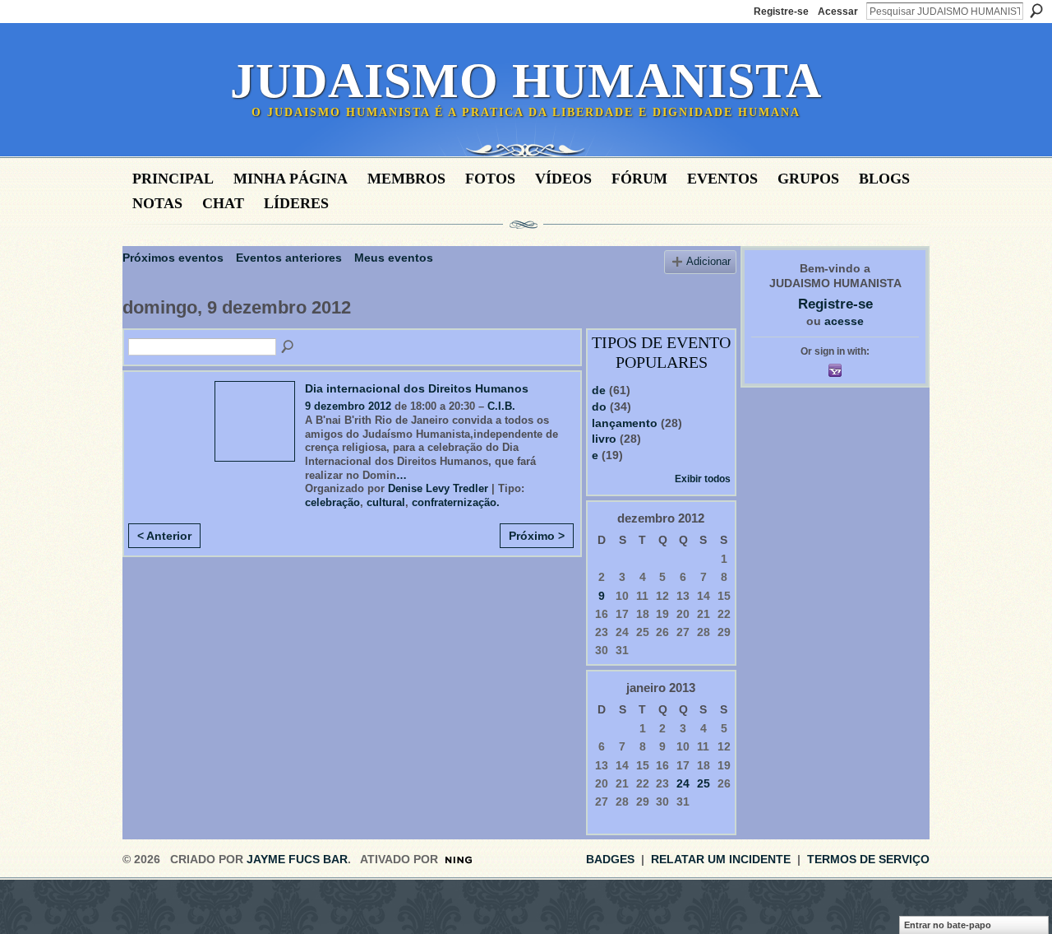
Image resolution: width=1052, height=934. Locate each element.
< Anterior (164, 535)
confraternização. (456, 502)
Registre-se (781, 11)
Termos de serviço (868, 859)
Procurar (1036, 10)
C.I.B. (501, 406)
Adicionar (708, 261)
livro (604, 438)
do (599, 406)
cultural (386, 502)
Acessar (838, 11)
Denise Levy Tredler (438, 488)
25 (703, 783)
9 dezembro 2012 (348, 406)
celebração (332, 502)
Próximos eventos (173, 257)
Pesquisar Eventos (288, 347)
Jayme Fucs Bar (297, 859)
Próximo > (537, 535)
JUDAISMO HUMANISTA (526, 80)
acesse (844, 321)
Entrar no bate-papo (947, 925)
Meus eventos (393, 257)
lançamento (625, 423)
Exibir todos (703, 479)
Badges (610, 859)
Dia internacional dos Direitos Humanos (416, 388)
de (599, 390)
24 (683, 783)
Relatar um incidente (721, 859)
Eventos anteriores (289, 257)
